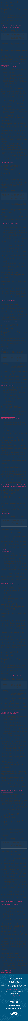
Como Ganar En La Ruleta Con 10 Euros (10, 418)
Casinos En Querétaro (6, 972)
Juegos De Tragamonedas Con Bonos (9, 66)
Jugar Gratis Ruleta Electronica (8, 300)
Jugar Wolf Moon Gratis (6, 970)
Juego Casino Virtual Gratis (7, 348)
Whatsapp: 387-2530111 (14, 996)
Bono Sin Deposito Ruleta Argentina (9, 549)
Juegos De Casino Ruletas (7, 162)
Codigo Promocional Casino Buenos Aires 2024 (12, 790)
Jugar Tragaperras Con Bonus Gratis (9, 904)
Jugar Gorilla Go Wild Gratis (7, 385)
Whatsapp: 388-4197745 (14, 989)
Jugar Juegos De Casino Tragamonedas (10, 27)
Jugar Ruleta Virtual (5, 513)
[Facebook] (12, 1013)
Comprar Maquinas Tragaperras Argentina (10, 584)
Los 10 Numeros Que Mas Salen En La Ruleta (11, 25)
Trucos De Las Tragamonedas (8, 417)
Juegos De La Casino (6, 551)
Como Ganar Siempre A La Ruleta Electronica (11, 675)
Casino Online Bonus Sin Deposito (9, 321)
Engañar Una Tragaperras (7, 792)
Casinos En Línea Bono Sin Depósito (9, 223)
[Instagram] (16, 1013)
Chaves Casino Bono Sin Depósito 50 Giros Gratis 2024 (14, 484)
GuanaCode (22, 1017)
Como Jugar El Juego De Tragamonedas (10, 712)
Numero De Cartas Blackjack (7, 583)
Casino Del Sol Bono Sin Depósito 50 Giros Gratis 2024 (13, 486)
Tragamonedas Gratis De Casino (8, 713)
